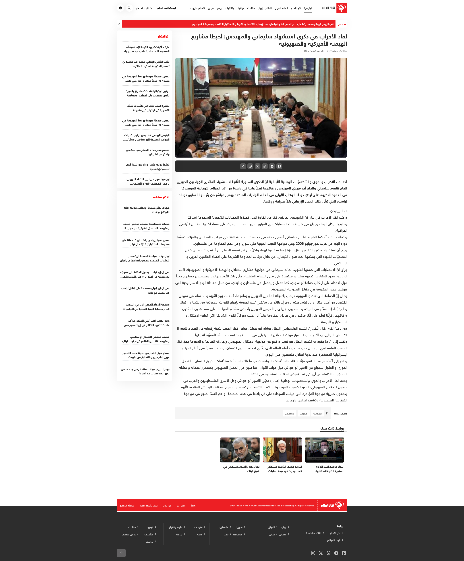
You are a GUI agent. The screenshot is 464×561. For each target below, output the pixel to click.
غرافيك (240, 7)
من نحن (167, 505)
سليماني (289, 413)
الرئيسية (308, 7)
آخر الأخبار (296, 7)
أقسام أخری (198, 7)
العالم (269, 7)
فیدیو (211, 7)
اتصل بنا (181, 505)
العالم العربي (281, 7)
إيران (260, 7)
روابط (193, 505)
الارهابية (317, 413)
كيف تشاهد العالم (166, 7)
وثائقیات (229, 7)
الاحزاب (304, 413)
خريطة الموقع (127, 505)
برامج (219, 7)
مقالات (251, 7)
